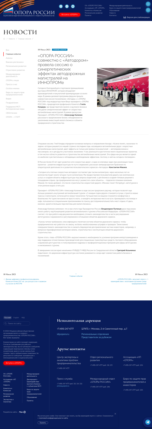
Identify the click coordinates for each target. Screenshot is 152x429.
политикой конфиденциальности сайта (53, 418)
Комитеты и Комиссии (93, 10)
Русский (7, 318)
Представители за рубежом (96, 337)
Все (7, 50)
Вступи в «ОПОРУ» (70, 15)
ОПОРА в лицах (12, 80)
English (16, 318)
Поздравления (12, 103)
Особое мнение (12, 88)
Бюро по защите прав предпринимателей (125, 8)
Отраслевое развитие (15, 70)
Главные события (24, 39)
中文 (23, 318)
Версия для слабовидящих (138, 17)
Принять (43, 423)
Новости (112, 13)
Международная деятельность (120, 5)
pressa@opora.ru (63, 386)
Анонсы (9, 58)
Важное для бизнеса (14, 62)
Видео (8, 99)
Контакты (112, 15)
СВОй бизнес (11, 113)
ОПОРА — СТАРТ (13, 117)
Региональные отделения (95, 334)
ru (148, 10)
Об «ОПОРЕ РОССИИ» (93, 5)
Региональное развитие (93, 13)
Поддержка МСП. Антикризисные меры (15, 108)
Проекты (88, 15)
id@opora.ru (63, 334)
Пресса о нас (11, 84)
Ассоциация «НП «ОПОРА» (95, 8)
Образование (114, 10)
